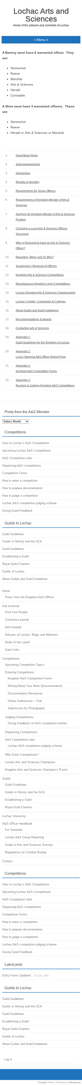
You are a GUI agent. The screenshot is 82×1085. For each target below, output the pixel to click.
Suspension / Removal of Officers (36, 266)
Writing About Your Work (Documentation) (35, 686)
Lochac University (14, 816)
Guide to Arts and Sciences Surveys (29, 844)
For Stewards (14, 829)
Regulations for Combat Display (26, 852)
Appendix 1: (23, 337)
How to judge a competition (20, 495)
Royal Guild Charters (16, 564)
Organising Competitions (21, 732)
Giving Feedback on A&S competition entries (37, 723)
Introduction (23, 173)
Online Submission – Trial (25, 701)
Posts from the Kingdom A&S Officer (29, 597)
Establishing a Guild (15, 556)
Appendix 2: (23, 351)
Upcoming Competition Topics (24, 664)
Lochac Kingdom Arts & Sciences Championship (45, 292)
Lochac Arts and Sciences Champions (30, 762)
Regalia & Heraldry (27, 182)
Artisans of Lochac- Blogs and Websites (31, 634)
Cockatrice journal (17, 619)
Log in (8, 1059)
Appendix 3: (23, 365)
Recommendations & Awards (33, 319)
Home (6, 591)
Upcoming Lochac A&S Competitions (26, 450)
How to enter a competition (20, 480)
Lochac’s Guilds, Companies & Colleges (41, 301)
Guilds (6, 778)
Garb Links (12, 649)
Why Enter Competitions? (22, 754)
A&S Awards (13, 627)
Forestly (42, 1082)
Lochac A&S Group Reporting (24, 837)
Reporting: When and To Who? (35, 257)
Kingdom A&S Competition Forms (36, 371)
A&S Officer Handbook (17, 823)
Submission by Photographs (26, 708)
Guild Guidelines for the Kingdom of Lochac (42, 342)
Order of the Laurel (17, 642)
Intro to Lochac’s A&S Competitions (25, 443)
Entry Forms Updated (16, 975)
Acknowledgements (28, 164)
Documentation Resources (25, 693)
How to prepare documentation (22, 488)
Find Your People (16, 612)
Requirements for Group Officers (36, 191)
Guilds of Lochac (13, 571)
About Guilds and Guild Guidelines (37, 310)
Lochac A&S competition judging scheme (29, 503)
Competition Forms (14, 473)
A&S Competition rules (17, 458)
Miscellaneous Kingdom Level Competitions (43, 283)
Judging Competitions (19, 717)
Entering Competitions (19, 672)
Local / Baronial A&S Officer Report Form (41, 356)
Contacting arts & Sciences (32, 328)
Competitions (11, 658)
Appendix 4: (23, 380)
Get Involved (10, 606)
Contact (7, 861)
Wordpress (75, 1082)
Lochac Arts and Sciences (41, 15)
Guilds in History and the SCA (22, 541)
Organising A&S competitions (21, 465)
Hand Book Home (27, 155)
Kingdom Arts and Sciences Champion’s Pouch (36, 769)
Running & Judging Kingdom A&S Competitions (45, 385)
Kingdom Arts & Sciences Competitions (40, 275)
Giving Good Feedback (17, 510)
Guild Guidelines (13, 534)
